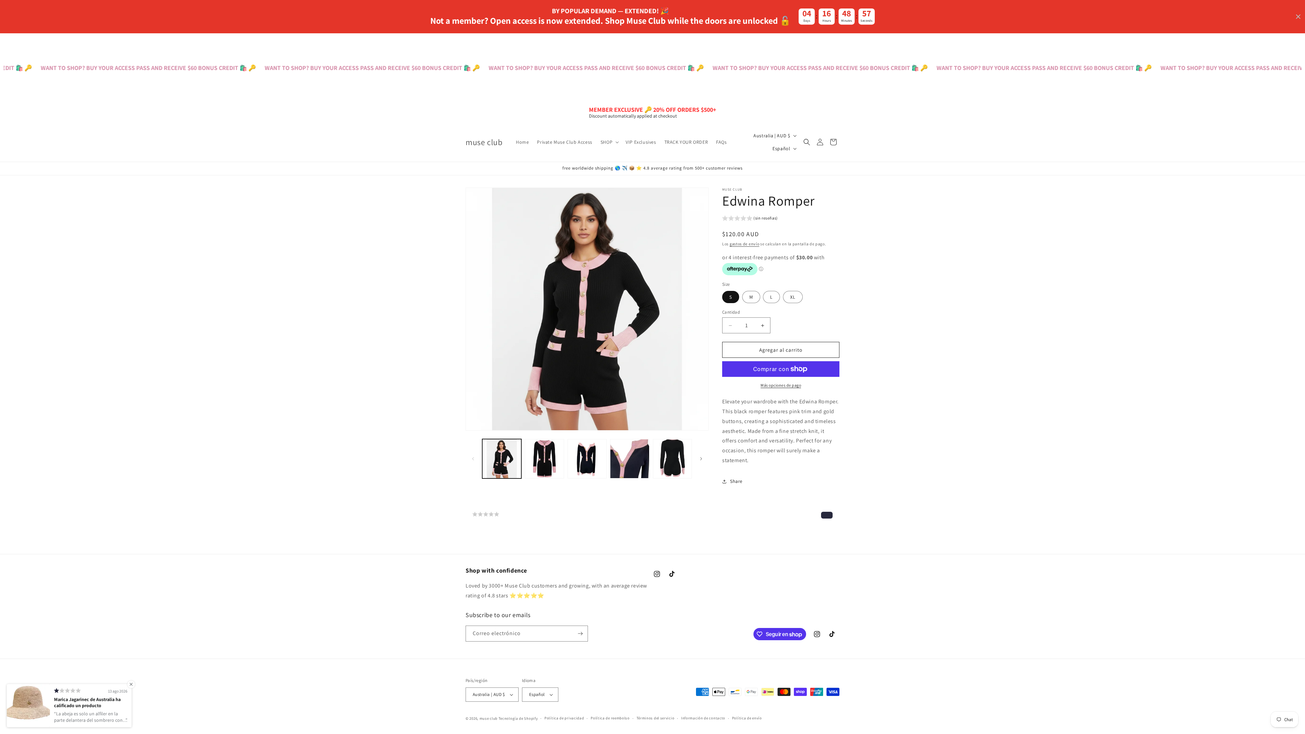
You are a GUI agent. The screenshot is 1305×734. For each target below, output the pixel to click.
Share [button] (736, 481)
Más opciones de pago (781, 385)
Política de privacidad (564, 718)
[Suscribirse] (580, 634)
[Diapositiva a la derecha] (701, 458)
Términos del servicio (656, 718)
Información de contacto (703, 718)
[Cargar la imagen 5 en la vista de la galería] (672, 458)
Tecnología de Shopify (518, 718)
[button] (609, 142)
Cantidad (731, 312)
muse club (489, 718)
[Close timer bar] (1298, 16)
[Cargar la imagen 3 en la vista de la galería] (587, 458)
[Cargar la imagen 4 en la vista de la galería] (629, 458)
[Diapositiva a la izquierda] (473, 458)
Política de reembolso (610, 718)
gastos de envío (745, 243)
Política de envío (747, 718)
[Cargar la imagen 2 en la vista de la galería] (544, 458)
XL (793, 297)
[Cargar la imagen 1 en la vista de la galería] (501, 458)
